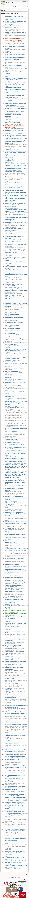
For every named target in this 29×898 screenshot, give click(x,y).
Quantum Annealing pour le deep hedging (16, 610)
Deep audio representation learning (15, 582)
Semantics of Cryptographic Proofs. (15, 822)
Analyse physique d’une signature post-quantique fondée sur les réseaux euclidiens (16, 80)
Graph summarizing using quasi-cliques (16, 203)
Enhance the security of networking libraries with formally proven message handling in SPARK (15, 141)
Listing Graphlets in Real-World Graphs (16, 845)
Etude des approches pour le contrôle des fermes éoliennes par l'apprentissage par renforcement (16, 713)
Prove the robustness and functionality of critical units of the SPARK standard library (16, 152)
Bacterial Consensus (11, 789)
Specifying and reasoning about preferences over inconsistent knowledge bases (16, 274)
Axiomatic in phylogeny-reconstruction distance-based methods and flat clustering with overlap (16, 305)
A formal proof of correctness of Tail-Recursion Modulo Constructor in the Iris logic (15, 767)
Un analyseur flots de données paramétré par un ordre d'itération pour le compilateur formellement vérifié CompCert (16, 864)
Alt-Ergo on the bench (12, 361)
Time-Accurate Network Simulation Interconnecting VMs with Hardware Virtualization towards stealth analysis (15, 796)
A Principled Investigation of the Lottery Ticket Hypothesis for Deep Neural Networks (16, 403)
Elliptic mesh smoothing (12, 314)
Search (13, 6)
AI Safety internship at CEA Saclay (15, 407)
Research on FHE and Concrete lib (15, 651)
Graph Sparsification (11, 206)
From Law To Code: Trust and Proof (15, 528)
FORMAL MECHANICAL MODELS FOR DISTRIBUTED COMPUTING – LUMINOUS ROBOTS (16, 453)
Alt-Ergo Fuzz (9, 366)
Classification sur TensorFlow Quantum (15, 613)
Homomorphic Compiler (12, 564)
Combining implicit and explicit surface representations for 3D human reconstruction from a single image (16, 170)
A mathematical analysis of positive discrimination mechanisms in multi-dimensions (15, 59)
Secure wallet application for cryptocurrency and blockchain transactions (13, 114)
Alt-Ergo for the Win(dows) (13, 371)
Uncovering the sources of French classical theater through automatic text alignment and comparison (15, 571)
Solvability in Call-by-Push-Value (14, 433)
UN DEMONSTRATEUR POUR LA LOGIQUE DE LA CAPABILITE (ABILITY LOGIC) (15, 482)
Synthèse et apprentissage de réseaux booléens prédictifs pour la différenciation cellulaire (16, 523)
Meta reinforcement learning (13, 338)
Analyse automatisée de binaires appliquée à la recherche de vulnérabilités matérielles (16, 498)
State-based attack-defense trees (14, 16)
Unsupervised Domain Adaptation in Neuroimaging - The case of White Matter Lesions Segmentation (15, 838)
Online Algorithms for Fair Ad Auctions (16, 52)
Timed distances (10, 333)
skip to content (25, 1)
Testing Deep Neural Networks (14, 509)
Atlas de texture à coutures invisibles (16, 311)
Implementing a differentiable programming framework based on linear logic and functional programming (15, 89)
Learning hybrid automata (13, 328)
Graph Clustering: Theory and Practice (16, 851)
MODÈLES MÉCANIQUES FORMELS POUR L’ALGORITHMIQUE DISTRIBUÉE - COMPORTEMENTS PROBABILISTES (16, 460)
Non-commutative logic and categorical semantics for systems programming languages (16, 351)
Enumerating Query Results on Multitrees (17, 548)
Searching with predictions (13, 442)
